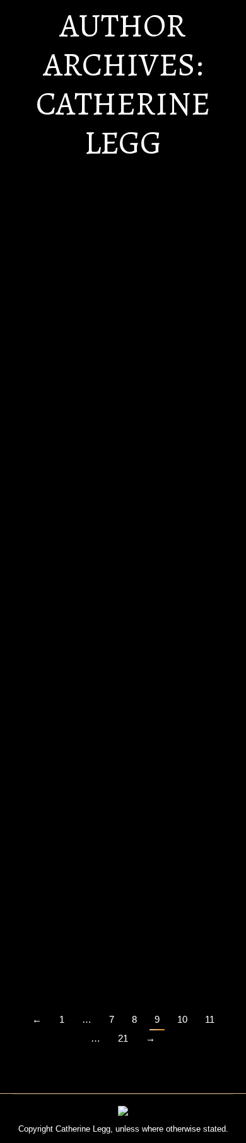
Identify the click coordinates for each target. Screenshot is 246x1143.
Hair (35, 363)
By (62, 379)
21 (123, 1038)
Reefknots (54, 917)
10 (182, 1019)
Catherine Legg (123, 123)
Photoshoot (99, 942)
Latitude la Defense (79, 531)
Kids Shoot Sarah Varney (92, 724)
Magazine (65, 363)
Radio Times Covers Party (95, 338)
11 (209, 1019)
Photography (149, 363)
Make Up (104, 363)
